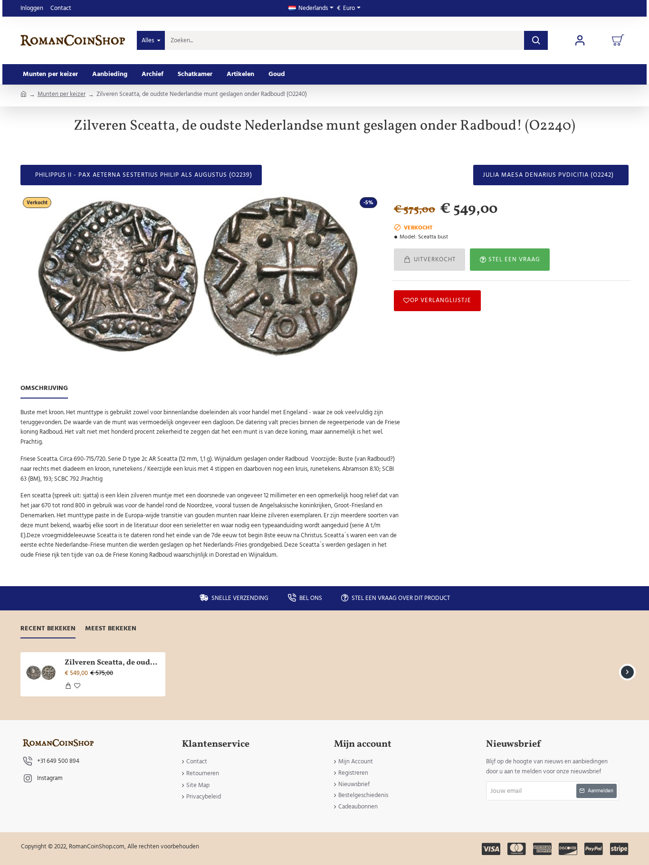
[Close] (405, 384)
